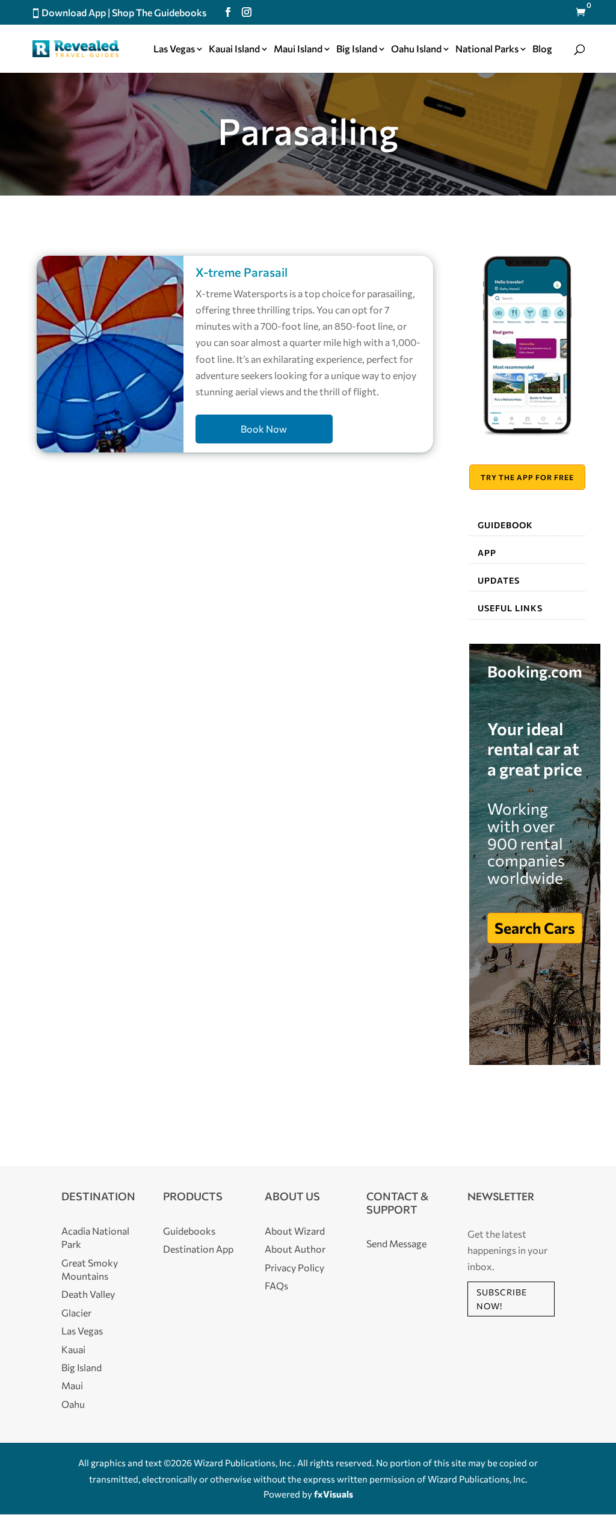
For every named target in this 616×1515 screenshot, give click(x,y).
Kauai (73, 1349)
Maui (72, 1385)
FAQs (276, 1285)
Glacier (76, 1312)
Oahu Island (416, 49)
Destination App (198, 1248)
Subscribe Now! (501, 1299)
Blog (542, 49)
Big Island (356, 49)
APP (487, 553)
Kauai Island (234, 49)
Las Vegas (174, 49)
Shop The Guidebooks (159, 12)
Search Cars (534, 928)
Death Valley (88, 1294)
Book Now (264, 428)
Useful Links (510, 608)
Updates (499, 580)
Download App (74, 12)
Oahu (73, 1404)
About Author (295, 1248)
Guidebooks (189, 1230)
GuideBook (505, 525)
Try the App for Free (527, 477)
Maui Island (298, 49)
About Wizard (295, 1230)
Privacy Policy (294, 1267)
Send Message (396, 1243)
